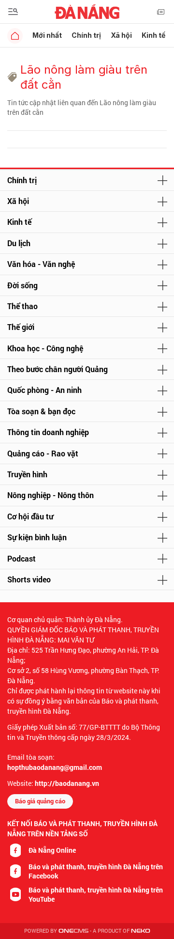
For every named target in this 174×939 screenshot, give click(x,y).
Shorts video (29, 579)
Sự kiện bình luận (37, 537)
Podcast (21, 558)
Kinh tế (153, 35)
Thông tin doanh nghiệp (48, 432)
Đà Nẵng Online (52, 850)
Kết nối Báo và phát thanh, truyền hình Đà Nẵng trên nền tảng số (82, 828)
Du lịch (18, 243)
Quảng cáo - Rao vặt (42, 453)
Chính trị (86, 35)
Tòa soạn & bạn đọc (41, 411)
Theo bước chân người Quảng (57, 369)
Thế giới (20, 327)
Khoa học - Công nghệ (45, 348)
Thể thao (22, 306)
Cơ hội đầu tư (30, 516)
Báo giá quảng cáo (40, 801)
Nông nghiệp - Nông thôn (50, 495)
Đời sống (22, 285)
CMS (73, 931)
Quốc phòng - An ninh (44, 390)
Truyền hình (27, 474)
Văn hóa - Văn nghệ (41, 264)
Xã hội (121, 35)
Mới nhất (47, 35)
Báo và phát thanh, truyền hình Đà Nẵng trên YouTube (96, 894)
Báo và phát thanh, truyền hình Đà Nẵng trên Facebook (96, 871)
